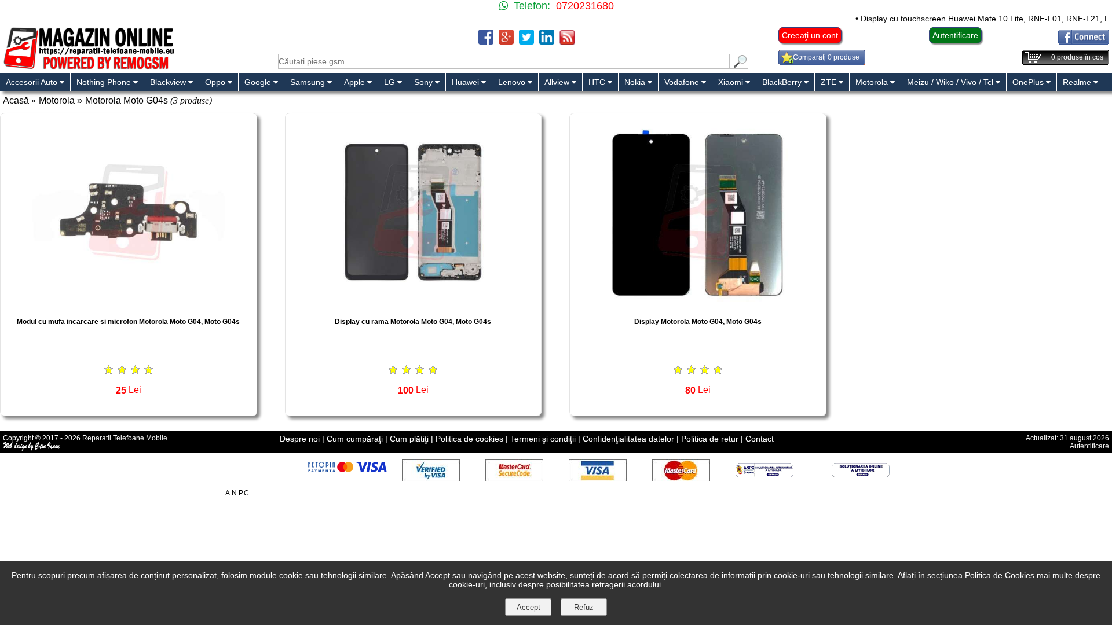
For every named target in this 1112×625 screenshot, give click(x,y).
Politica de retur (709, 438)
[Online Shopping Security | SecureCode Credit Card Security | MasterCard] (514, 478)
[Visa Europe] (598, 478)
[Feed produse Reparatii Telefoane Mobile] (567, 41)
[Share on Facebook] (485, 41)
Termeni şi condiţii (543, 438)
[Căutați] (739, 66)
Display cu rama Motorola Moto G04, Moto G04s (413, 322)
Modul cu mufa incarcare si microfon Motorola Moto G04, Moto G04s (128, 322)
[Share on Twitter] (526, 41)
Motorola (57, 100)
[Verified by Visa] (431, 478)
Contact (759, 438)
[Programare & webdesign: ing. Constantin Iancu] (32, 448)
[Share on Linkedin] (546, 41)
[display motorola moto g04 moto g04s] (698, 305)
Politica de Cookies (999, 575)
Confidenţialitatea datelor (628, 438)
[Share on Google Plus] (506, 41)
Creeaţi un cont (810, 35)
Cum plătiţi (409, 438)
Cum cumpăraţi (355, 438)
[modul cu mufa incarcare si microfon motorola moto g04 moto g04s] (129, 305)
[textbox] (504, 61)
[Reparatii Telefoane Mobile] (88, 68)
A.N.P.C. (238, 493)
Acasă (16, 100)
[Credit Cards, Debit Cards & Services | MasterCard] (681, 478)
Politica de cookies (469, 438)
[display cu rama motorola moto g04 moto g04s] (414, 305)
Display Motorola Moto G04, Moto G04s (698, 322)
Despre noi (300, 438)
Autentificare (955, 35)
